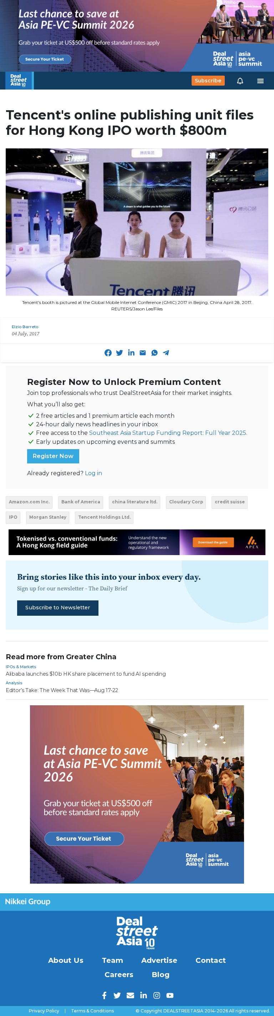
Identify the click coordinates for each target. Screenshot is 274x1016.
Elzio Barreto (25, 326)
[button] (240, 80)
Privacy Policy (44, 1011)
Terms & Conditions (92, 1011)
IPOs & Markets (21, 666)
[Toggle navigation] (260, 80)
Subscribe (208, 80)
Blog (160, 974)
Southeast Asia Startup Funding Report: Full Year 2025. (168, 433)
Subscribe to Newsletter (57, 607)
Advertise (159, 960)
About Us (65, 960)
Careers (119, 974)
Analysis (14, 682)
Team (112, 960)
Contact (211, 960)
